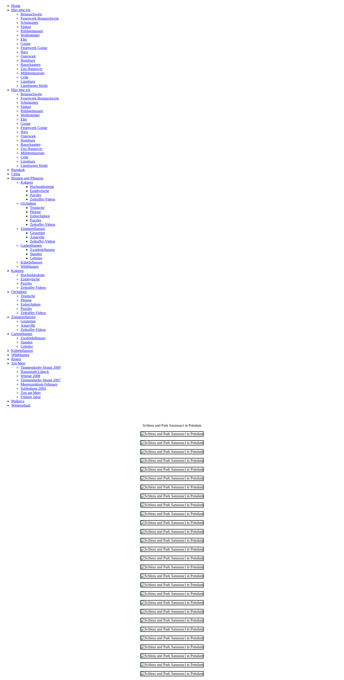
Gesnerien (37, 233)
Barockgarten (30, 65)
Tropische (37, 208)
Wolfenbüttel (30, 35)
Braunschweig (31, 14)
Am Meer (18, 363)
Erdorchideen (40, 216)
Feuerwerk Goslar (34, 48)
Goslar (25, 44)
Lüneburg (28, 81)
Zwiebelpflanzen (42, 250)
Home (15, 6)
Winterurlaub (20, 405)
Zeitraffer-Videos (42, 199)
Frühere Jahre (31, 397)
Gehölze (36, 258)
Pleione (35, 212)
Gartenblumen (31, 245)
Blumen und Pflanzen (27, 178)
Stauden (36, 254)
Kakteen (27, 182)
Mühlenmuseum (32, 73)
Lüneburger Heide (34, 86)
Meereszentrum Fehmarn (39, 384)
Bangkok (18, 170)
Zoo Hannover (31, 69)
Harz (24, 52)
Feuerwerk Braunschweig (40, 18)
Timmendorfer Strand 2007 (41, 380)
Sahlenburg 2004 (33, 388)
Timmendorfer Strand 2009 (41, 367)
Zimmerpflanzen (33, 229)
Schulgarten (29, 23)
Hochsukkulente (42, 187)
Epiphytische (39, 191)
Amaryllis (37, 237)
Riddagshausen (32, 31)
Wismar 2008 (30, 376)
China (15, 174)
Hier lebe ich (20, 10)
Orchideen (28, 203)
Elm (24, 39)
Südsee (26, 27)
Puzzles (35, 195)
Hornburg (28, 60)
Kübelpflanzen (31, 262)
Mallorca (17, 401)
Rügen (16, 359)
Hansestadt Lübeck (35, 372)
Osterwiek (28, 56)
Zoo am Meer (31, 393)
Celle (24, 77)
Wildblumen (30, 266)
